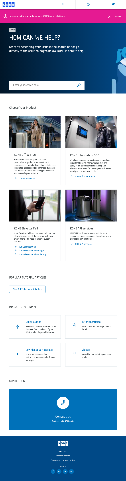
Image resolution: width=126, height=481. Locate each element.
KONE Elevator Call (27, 246)
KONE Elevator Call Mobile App (32, 254)
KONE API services (83, 243)
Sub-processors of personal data (63, 460)
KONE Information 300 (85, 176)
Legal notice (63, 451)
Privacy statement (63, 456)
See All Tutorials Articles (27, 289)
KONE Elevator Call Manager (31, 250)
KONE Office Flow (27, 178)
